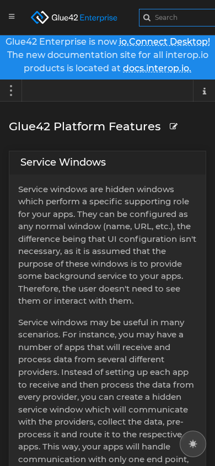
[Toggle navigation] (11, 91)
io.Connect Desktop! (164, 41)
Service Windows (63, 162)
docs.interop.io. (157, 68)
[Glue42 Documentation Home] (80, 17)
